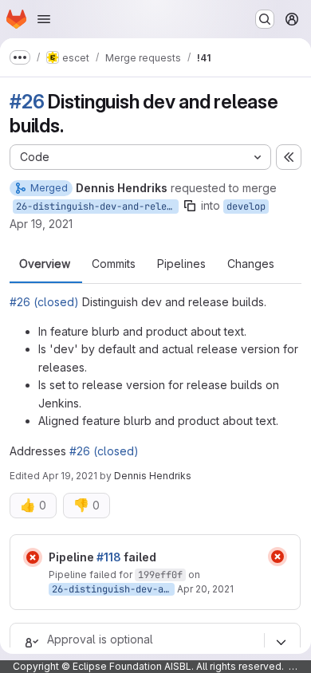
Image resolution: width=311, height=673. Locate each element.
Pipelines (181, 264)
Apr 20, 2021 (205, 589)
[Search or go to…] (264, 19)
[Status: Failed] (32, 557)
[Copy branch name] (189, 205)
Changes (250, 264)
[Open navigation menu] (44, 19)
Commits (114, 264)
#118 (108, 557)
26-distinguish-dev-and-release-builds (97, 206)
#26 (27, 101)
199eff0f (160, 575)
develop (246, 206)
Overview (44, 264)
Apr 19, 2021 (41, 223)
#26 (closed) (44, 302)
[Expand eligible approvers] (280, 642)
